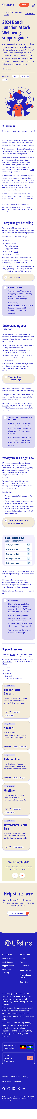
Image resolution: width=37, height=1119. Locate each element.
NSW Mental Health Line (22, 659)
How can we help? (17, 913)
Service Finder (7, 958)
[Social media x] (18, 1088)
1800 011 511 (7, 661)
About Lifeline (25, 970)
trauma (5, 371)
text (28, 443)
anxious (15, 246)
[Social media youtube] (23, 1088)
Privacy (25, 1077)
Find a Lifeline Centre (25, 976)
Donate (22, 958)
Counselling (6, 969)
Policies (5, 1077)
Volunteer (23, 962)
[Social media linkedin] (13, 1088)
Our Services (7, 954)
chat (13, 445)
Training (5, 973)
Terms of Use (15, 1077)
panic (32, 169)
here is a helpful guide (16, 305)
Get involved (25, 954)
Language (17, 1081)
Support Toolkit (8, 966)
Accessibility (6, 1081)
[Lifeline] (8, 4)
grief (18, 172)
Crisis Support (7, 962)
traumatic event (11, 149)
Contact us (24, 982)
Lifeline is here (7, 591)
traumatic (25, 337)
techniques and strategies (11, 486)
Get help (24, 5)
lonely (16, 251)
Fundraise (23, 966)
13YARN (7, 670)
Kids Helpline (9, 676)
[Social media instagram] (8, 1088)
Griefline (8, 673)
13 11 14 (23, 443)
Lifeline (17, 205)
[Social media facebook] (3, 1088)
